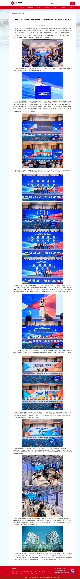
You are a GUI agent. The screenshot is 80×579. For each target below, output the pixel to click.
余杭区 (17, 573)
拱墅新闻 (22, 7)
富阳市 (21, 573)
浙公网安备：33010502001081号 (54, 577)
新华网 (17, 571)
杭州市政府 (26, 571)
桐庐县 (28, 573)
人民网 (13, 571)
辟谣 (71, 7)
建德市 (32, 573)
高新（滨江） (44, 571)
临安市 (25, 573)
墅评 (55, 7)
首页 (15, 7)
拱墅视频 (39, 7)
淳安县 (36, 573)
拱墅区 (35, 571)
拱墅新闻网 (18, 13)
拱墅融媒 (47, 7)
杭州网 (31, 571)
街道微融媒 (30, 7)
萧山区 (13, 573)
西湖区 (39, 571)
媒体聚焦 (63, 7)
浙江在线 (21, 571)
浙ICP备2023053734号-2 (34, 577)
